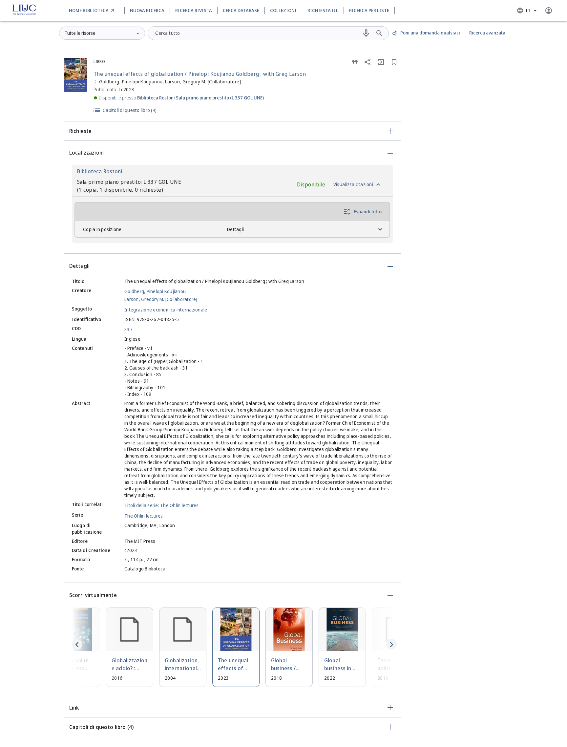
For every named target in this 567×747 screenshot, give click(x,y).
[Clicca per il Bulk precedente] (77, 644)
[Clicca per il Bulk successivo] (391, 644)
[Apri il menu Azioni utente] (548, 10)
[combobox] (527, 10)
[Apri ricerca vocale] (366, 33)
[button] (232, 130)
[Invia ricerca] (379, 33)
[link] (93, 10)
